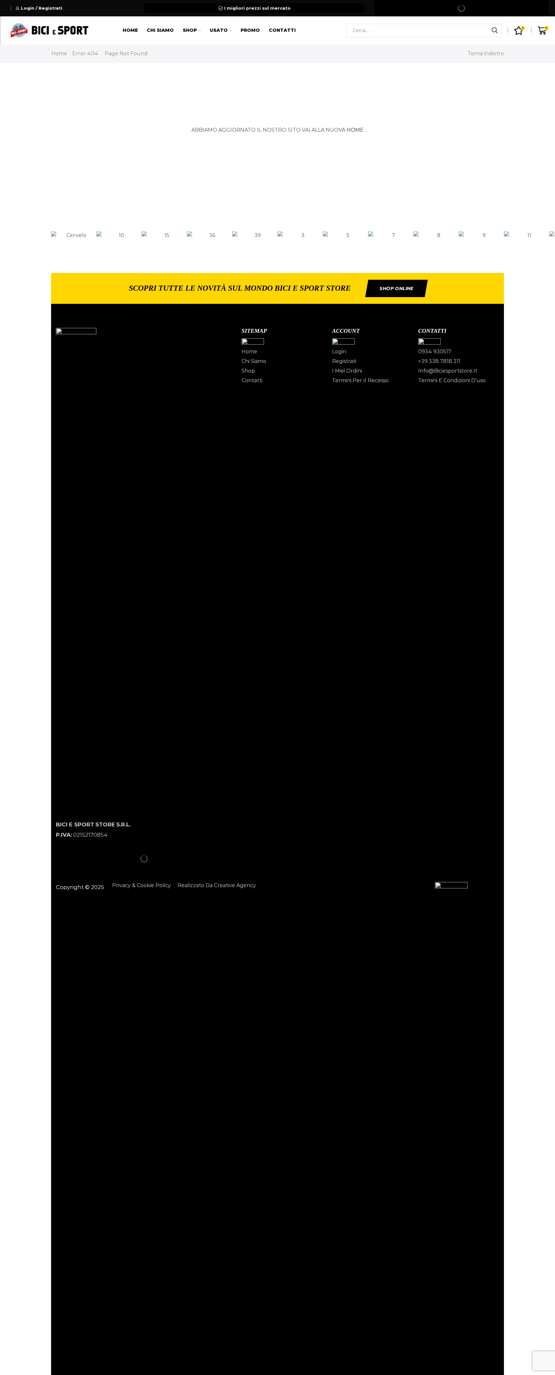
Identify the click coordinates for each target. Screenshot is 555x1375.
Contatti (282, 30)
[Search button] (494, 30)
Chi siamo (160, 30)
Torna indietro (486, 53)
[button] (277, 245)
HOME (355, 130)
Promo (250, 30)
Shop (190, 30)
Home (130, 30)
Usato (219, 30)
